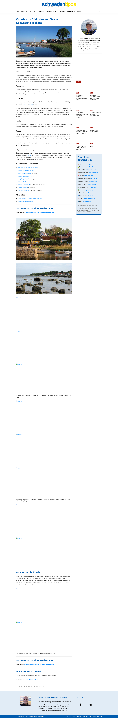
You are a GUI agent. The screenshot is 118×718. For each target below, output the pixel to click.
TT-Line (94, 178)
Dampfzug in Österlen (24, 179)
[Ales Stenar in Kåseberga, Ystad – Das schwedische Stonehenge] (82, 106)
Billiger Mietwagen (89, 198)
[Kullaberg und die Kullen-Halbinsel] (96, 124)
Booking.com (89, 164)
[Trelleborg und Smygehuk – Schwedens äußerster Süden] (82, 89)
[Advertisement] (89, 67)
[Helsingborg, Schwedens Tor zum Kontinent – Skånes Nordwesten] (96, 89)
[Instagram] (90, 705)
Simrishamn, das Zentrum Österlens (28, 167)
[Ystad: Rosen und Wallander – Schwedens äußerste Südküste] (82, 124)
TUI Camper (93, 187)
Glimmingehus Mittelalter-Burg (26, 176)
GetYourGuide (89, 175)
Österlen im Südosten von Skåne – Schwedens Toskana (95, 114)
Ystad (29, 155)
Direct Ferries (91, 184)
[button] (100, 12)
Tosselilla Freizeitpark (24, 190)
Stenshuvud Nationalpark (25, 173)
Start (17, 16)
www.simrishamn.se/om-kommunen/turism (30, 198)
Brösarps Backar (22, 182)
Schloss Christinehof (24, 184)
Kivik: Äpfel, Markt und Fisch (26, 170)
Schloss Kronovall (23, 187)
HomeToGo (92, 167)
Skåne (21, 16)
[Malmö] (96, 140)
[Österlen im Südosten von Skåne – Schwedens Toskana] (96, 106)
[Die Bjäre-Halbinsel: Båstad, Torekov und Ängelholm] (82, 140)
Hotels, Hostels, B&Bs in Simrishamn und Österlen (40, 212)
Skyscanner (87, 201)
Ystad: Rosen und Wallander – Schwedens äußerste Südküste (82, 132)
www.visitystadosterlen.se (25, 201)
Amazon (90, 193)
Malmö (24, 104)
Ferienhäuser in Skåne (32, 680)
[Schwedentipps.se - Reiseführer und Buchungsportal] (59, 5)
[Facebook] (80, 705)
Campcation (90, 190)
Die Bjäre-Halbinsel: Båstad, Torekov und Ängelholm (81, 148)
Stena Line (94, 181)
